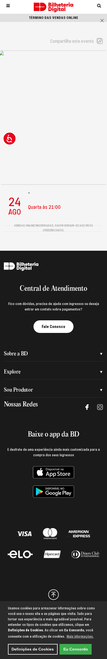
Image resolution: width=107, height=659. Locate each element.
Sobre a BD (16, 354)
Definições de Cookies (33, 649)
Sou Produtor (18, 390)
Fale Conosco (53, 327)
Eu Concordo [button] (75, 649)
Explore (12, 372)
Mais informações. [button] (80, 636)
